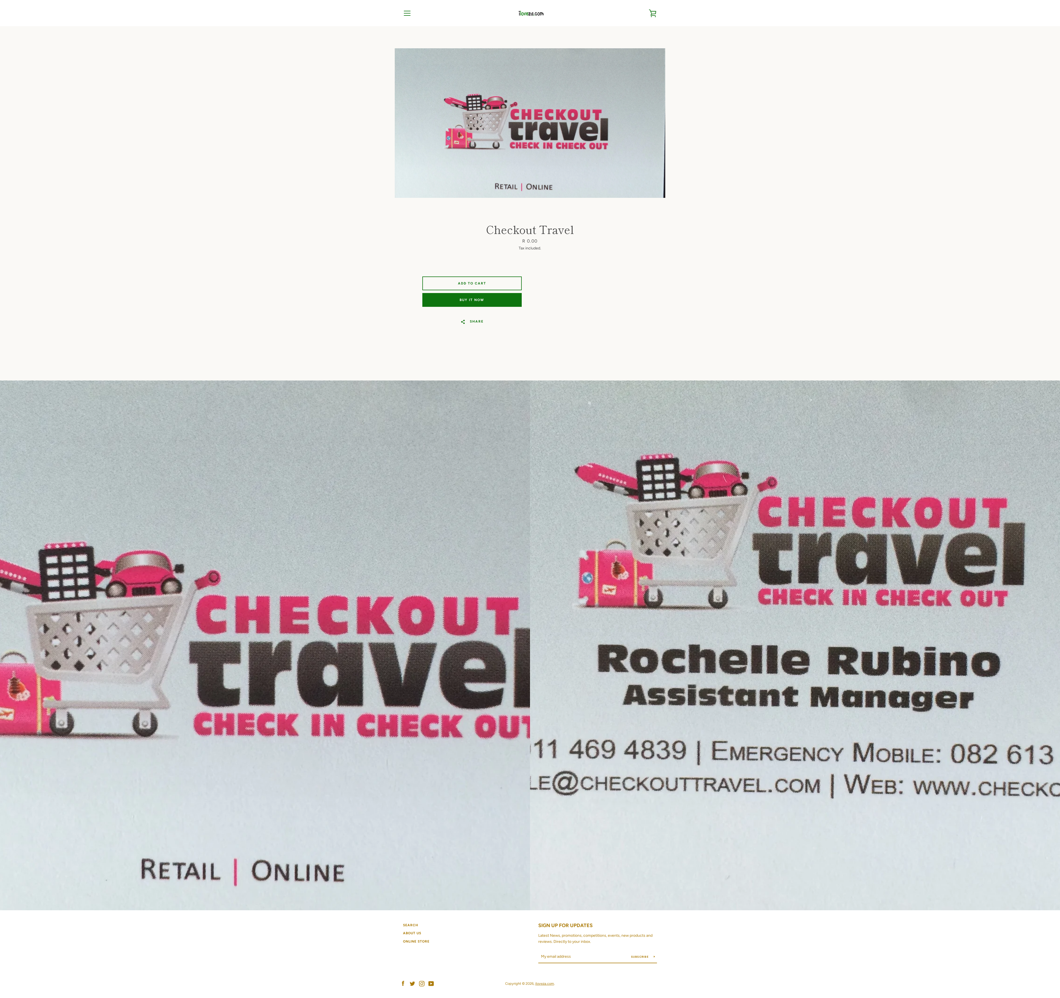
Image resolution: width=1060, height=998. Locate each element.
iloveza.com (544, 983)
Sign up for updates (565, 925)
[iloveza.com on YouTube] (431, 983)
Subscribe (640, 957)
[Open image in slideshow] (530, 123)
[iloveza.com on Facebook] (403, 983)
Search (410, 925)
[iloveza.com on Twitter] (412, 983)
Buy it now (472, 300)
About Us (412, 933)
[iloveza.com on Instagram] (422, 983)
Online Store (416, 941)
